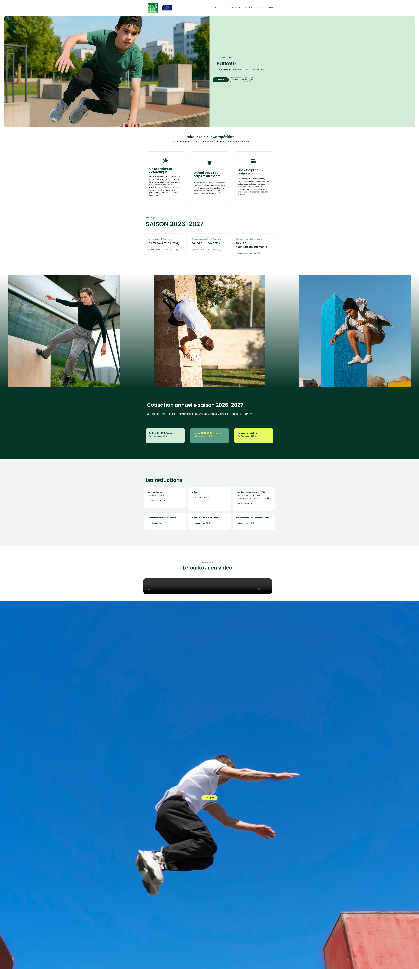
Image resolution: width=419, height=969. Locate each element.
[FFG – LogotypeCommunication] (167, 6)
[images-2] (153, 4)
